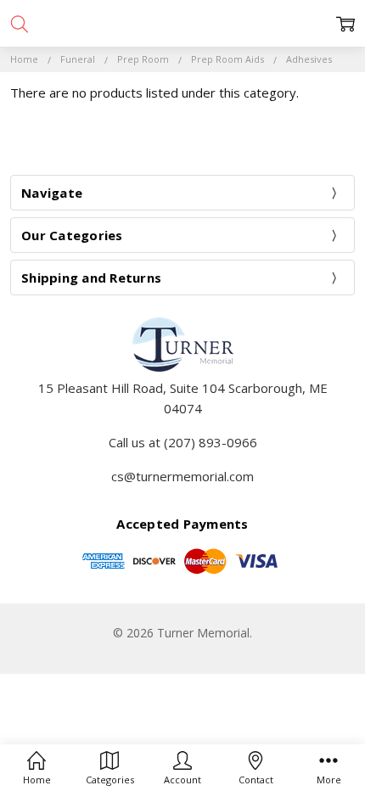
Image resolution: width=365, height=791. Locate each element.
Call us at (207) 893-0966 (183, 442)
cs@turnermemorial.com (182, 476)
